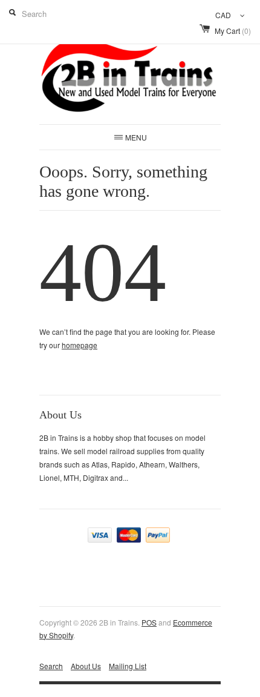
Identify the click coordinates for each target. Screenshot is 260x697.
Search (51, 666)
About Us (86, 666)
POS (149, 622)
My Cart (233, 30)
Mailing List (127, 666)
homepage (79, 345)
